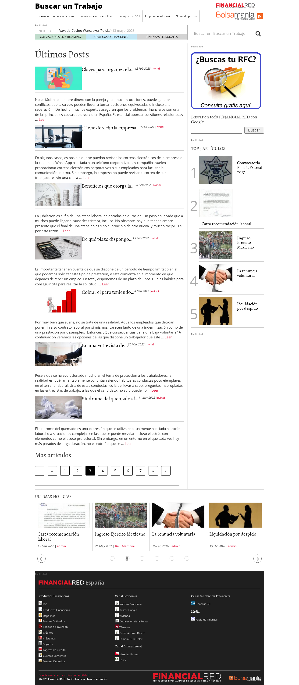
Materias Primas (129, 654)
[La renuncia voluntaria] (215, 278)
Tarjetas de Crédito (54, 650)
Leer (42, 119)
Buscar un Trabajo (69, 6)
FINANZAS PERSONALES (162, 37)
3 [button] (142, 558)
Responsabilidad (78, 675)
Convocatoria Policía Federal (56, 16)
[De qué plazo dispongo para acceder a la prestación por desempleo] (58, 247)
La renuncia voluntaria (247, 273)
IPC (44, 604)
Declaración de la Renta (133, 621)
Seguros (47, 644)
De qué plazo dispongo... (107, 239)
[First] (39, 471)
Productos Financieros (56, 610)
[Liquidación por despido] (215, 311)
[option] (91, 527)
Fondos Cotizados (53, 621)
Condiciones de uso (51, 675)
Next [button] (257, 561)
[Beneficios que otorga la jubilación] (58, 194)
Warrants (124, 627)
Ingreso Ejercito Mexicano (245, 242)
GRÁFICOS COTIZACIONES (111, 37)
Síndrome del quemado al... (110, 398)
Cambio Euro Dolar (130, 639)
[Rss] (259, 16)
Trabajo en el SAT (128, 16)
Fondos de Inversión (55, 626)
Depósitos (48, 616)
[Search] (258, 33)
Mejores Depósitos (53, 661)
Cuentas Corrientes (54, 655)
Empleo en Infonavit (158, 16)
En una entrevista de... (105, 345)
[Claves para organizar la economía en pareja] (58, 77)
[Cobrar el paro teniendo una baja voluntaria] (58, 300)
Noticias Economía (130, 604)
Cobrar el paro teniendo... (108, 292)
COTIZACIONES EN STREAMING (60, 37)
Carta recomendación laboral (226, 223)
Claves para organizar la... (108, 69)
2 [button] (127, 558)
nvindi (156, 69)
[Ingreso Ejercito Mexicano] (215, 245)
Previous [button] (42, 561)
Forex (122, 660)
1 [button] (112, 558)
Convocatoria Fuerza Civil (95, 16)
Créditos (47, 632)
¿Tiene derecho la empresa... (111, 127)
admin (146, 546)
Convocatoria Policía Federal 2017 (249, 167)
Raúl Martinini (95, 546)
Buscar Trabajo (128, 610)
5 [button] (172, 558)
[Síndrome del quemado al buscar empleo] (58, 406)
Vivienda (124, 616)
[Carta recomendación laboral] (215, 203)
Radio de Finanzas (206, 619)
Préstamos (49, 638)
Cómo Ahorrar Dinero (132, 633)
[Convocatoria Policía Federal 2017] (215, 170)
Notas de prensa (186, 16)
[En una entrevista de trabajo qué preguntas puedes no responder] (58, 353)
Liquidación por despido (247, 306)
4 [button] (157, 558)
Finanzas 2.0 (202, 604)
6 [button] (187, 558)
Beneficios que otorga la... (108, 185)
